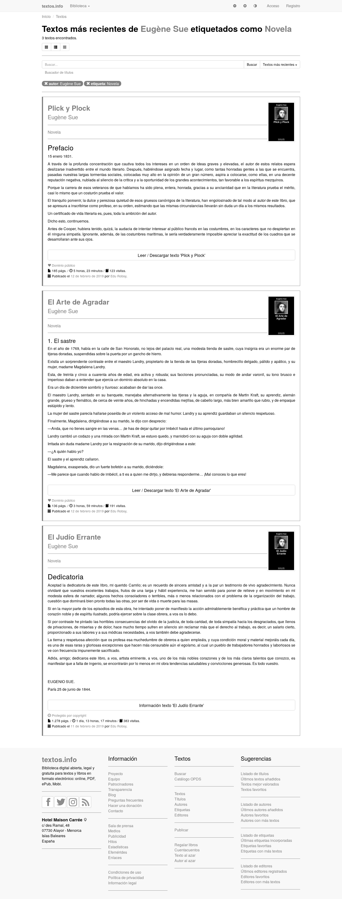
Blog (112, 794)
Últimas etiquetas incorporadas (266, 840)
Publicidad (117, 836)
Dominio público (63, 265)
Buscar (180, 773)
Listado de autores (256, 804)
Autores (180, 804)
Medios (114, 830)
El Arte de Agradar (78, 302)
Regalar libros (186, 844)
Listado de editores (256, 866)
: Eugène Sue (65, 83)
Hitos (112, 841)
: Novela (105, 83)
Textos (61, 16)
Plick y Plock (69, 108)
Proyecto (115, 773)
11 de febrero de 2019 (87, 726)
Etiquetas (182, 809)
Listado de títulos (255, 773)
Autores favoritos (254, 815)
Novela (278, 28)
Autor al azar (184, 860)
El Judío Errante (74, 537)
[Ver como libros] (46, 47)
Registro (293, 5)
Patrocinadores (120, 784)
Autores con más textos (260, 820)
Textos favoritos (253, 789)
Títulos (180, 799)
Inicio (46, 16)
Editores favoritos (255, 876)
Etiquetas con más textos (261, 851)
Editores (181, 815)
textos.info (59, 759)
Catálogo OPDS (187, 779)
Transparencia (120, 789)
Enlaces (115, 857)
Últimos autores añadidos (262, 809)
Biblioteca (78, 5)
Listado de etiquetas (257, 835)
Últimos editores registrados (264, 871)
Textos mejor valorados (260, 784)
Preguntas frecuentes (125, 800)
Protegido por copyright (68, 715)
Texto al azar (184, 855)
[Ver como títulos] (55, 47)
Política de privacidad (126, 877)
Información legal (122, 883)
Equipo (114, 779)
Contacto (115, 810)
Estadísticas (118, 846)
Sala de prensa (120, 825)
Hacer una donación (125, 805)
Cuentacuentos (187, 850)
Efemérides (117, 852)
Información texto (171, 705)
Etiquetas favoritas (256, 845)
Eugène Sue (164, 28)
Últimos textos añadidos (260, 779)
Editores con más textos (260, 881)
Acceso (273, 5)
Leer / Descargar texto (171, 255)
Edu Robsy (118, 276)
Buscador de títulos (59, 72)
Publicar (181, 830)
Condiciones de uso (124, 872)
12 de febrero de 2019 (87, 276)
